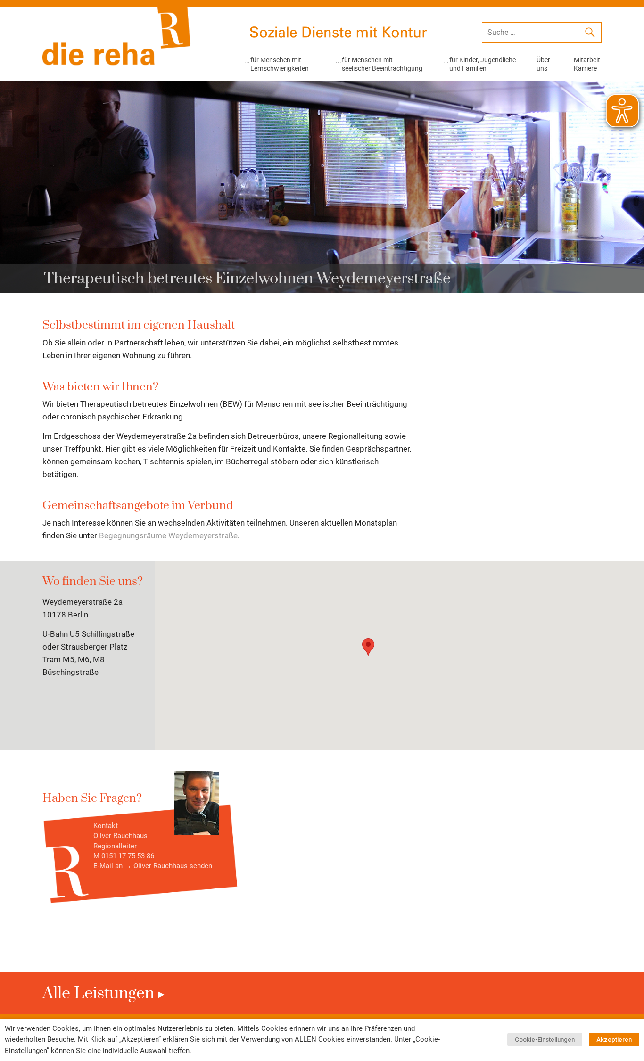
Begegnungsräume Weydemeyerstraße (168, 535)
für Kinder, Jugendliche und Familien (482, 64)
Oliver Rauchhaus (160, 866)
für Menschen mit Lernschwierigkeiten (279, 64)
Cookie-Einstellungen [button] (545, 1039)
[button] (368, 647)
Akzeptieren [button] (614, 1039)
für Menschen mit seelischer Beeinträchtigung (382, 64)
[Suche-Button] (590, 34)
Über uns (543, 64)
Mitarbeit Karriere (587, 64)
